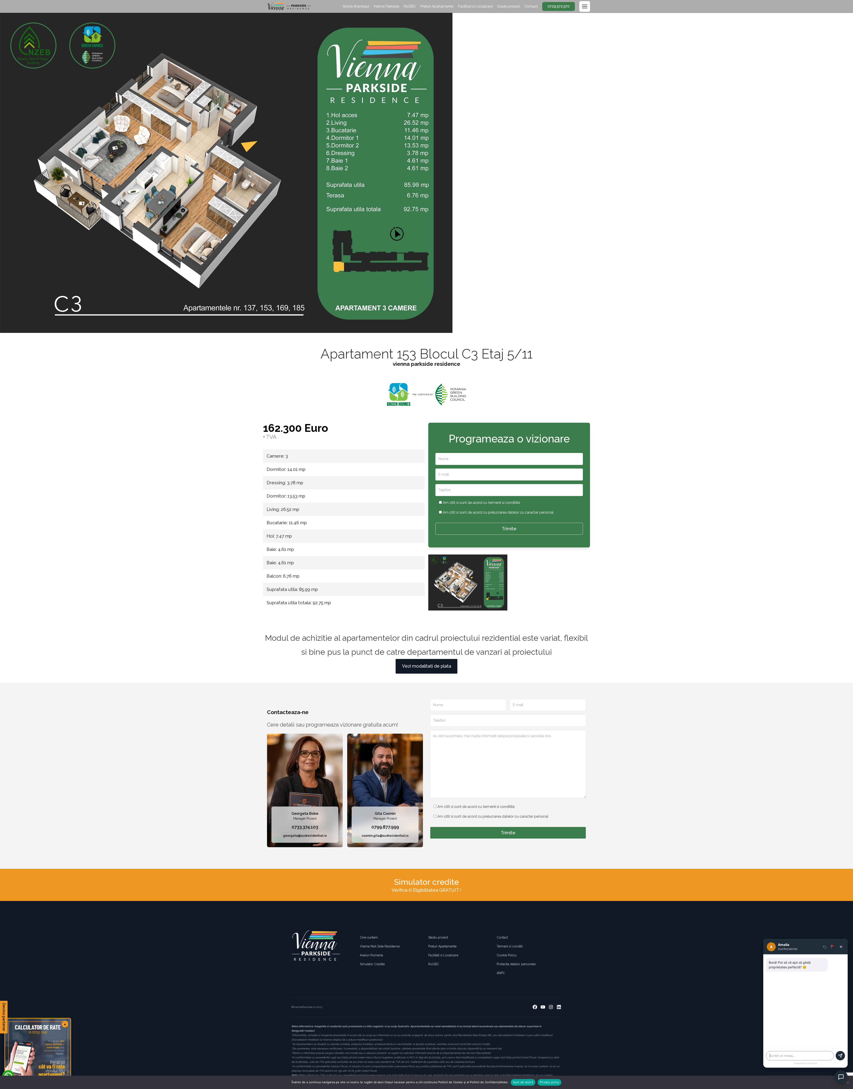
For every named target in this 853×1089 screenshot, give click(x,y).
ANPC (501, 973)
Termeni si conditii (510, 946)
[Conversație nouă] (824, 946)
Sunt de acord (523, 1082)
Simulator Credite (372, 964)
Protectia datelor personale (516, 964)
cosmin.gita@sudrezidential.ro (385, 835)
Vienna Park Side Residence (380, 946)
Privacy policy (549, 1082)
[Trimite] (840, 1055)
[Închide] (841, 947)
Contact (531, 6)
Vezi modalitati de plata (426, 666)
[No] (847, 1082)
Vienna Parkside (386, 6)
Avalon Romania (371, 955)
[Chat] (841, 1077)
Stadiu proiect (508, 6)
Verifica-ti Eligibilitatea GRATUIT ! (426, 890)
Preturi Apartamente (436, 6)
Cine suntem (369, 937)
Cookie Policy (507, 955)
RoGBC (410, 6)
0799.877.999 (385, 827)
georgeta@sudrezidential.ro (305, 835)
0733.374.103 (305, 827)
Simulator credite (426, 882)
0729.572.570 (559, 6)
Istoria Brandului (356, 6)
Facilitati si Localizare (475, 6)
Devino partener (4, 1017)
